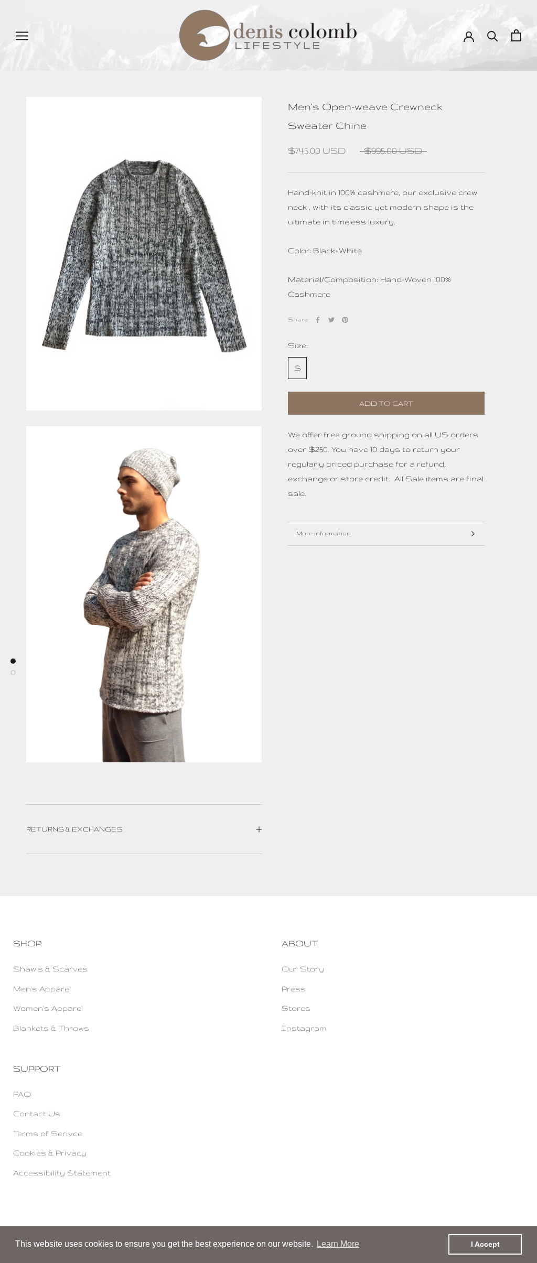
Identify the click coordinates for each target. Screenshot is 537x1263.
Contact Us (36, 1113)
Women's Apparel (48, 1007)
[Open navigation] (22, 35)
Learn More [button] (338, 1243)
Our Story (303, 968)
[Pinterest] (345, 320)
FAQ (22, 1093)
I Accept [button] (485, 1244)
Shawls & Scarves (50, 968)
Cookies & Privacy (50, 1152)
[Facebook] (318, 320)
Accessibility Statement (62, 1172)
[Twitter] (331, 320)
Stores (296, 1007)
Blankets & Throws (51, 1027)
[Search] (492, 35)
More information (323, 533)
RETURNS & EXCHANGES (74, 829)
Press (294, 988)
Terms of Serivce (47, 1133)
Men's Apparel (42, 988)
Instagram (304, 1027)
